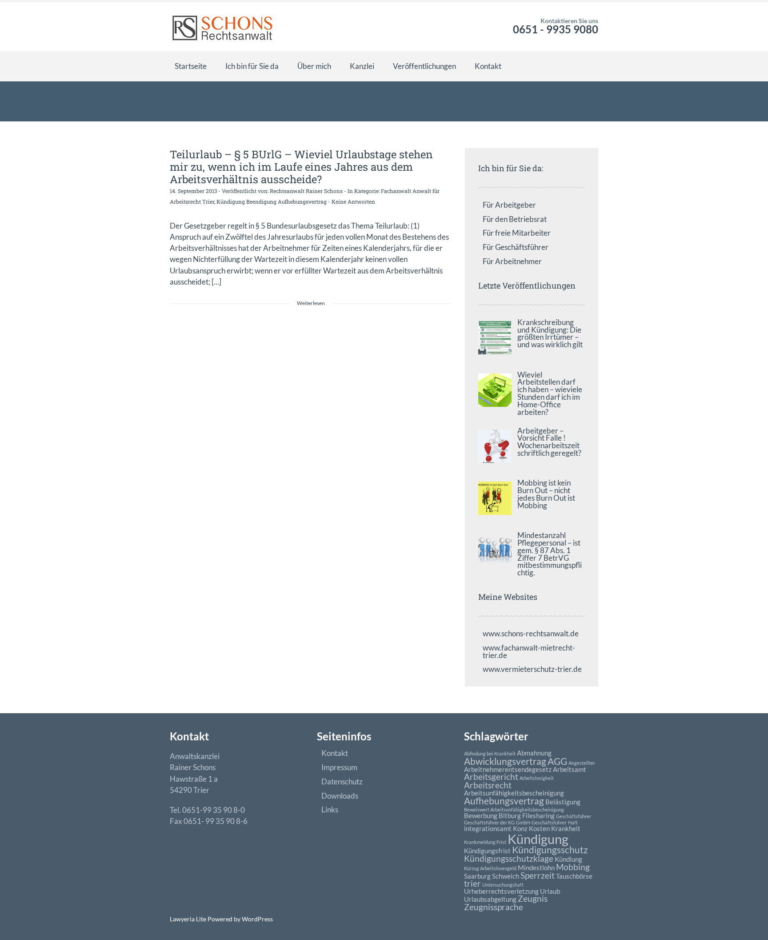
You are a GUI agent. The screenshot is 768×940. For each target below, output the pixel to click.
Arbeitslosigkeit (537, 778)
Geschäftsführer (573, 816)
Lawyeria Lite (189, 919)
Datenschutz (342, 781)
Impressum (339, 767)
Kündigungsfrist (487, 851)
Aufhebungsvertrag (504, 801)
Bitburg (510, 815)
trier (472, 883)
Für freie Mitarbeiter (517, 232)
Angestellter (581, 763)
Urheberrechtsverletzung (501, 891)
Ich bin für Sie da (252, 66)
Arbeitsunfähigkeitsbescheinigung (514, 793)
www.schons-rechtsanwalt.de (531, 633)
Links (329, 809)
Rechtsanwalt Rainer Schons (306, 190)
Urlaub (550, 891)
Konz (520, 828)
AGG (557, 761)
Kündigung (538, 839)
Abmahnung (534, 753)
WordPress (256, 919)
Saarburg (477, 876)
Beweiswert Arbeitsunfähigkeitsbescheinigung (514, 809)
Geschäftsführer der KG (489, 822)
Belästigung (562, 802)
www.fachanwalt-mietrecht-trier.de (529, 651)
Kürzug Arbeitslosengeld (490, 868)
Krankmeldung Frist (485, 842)
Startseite (191, 66)
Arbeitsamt (569, 769)
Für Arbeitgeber (509, 204)
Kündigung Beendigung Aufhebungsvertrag (271, 201)
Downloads (339, 795)
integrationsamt (488, 828)
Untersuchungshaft (503, 885)
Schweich (505, 876)
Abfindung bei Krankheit (490, 753)
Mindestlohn (536, 868)
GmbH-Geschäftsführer (541, 822)
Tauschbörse (574, 876)
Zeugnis (533, 899)
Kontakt (488, 66)
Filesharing (538, 815)
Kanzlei (362, 66)
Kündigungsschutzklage (508, 859)
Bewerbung (480, 815)
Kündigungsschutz (550, 850)
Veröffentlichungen (424, 66)
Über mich (314, 66)
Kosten (539, 828)
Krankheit (565, 828)
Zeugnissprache (493, 907)
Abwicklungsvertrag (505, 761)
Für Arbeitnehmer (512, 261)
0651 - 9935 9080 (555, 29)
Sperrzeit (537, 875)
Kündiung (568, 859)
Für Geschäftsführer (515, 247)
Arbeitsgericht (491, 777)
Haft (573, 822)
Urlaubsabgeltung (490, 899)
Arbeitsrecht (488, 785)
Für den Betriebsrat (515, 219)
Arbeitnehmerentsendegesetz (508, 769)
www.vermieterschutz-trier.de (532, 669)
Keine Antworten (353, 201)
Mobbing (573, 867)
